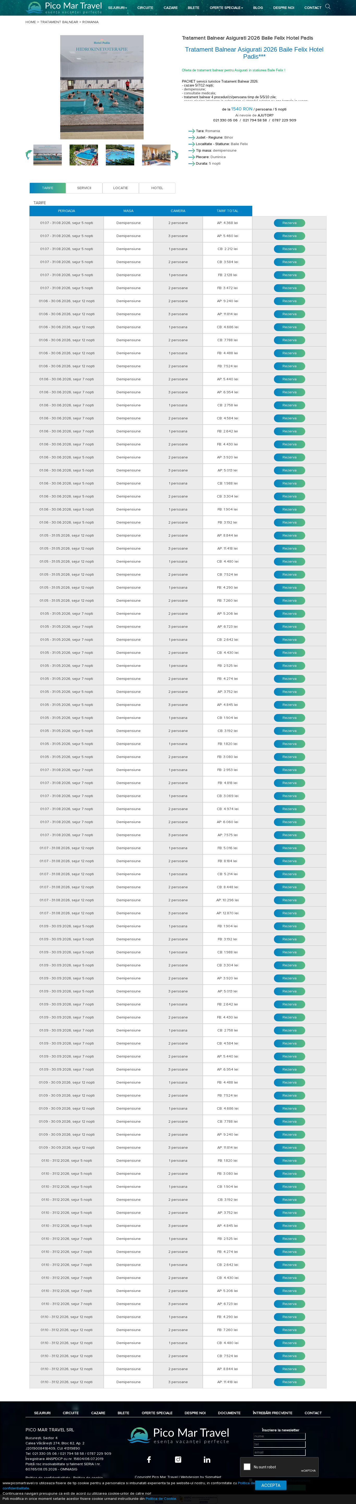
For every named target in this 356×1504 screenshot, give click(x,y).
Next (175, 155)
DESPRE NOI (283, 8)
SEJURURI (116, 8)
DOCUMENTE (229, 1413)
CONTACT (313, 8)
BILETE (193, 8)
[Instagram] (178, 1459)
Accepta (270, 1485)
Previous (29, 155)
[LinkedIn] (207, 1459)
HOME (31, 22)
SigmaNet (213, 1477)
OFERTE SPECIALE (225, 8)
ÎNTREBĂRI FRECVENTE (272, 1413)
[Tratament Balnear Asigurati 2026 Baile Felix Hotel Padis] (101, 87)
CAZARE (171, 8)
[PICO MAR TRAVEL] (64, 7)
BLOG (258, 8)
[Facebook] (149, 1459)
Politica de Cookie (161, 1499)
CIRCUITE (145, 8)
